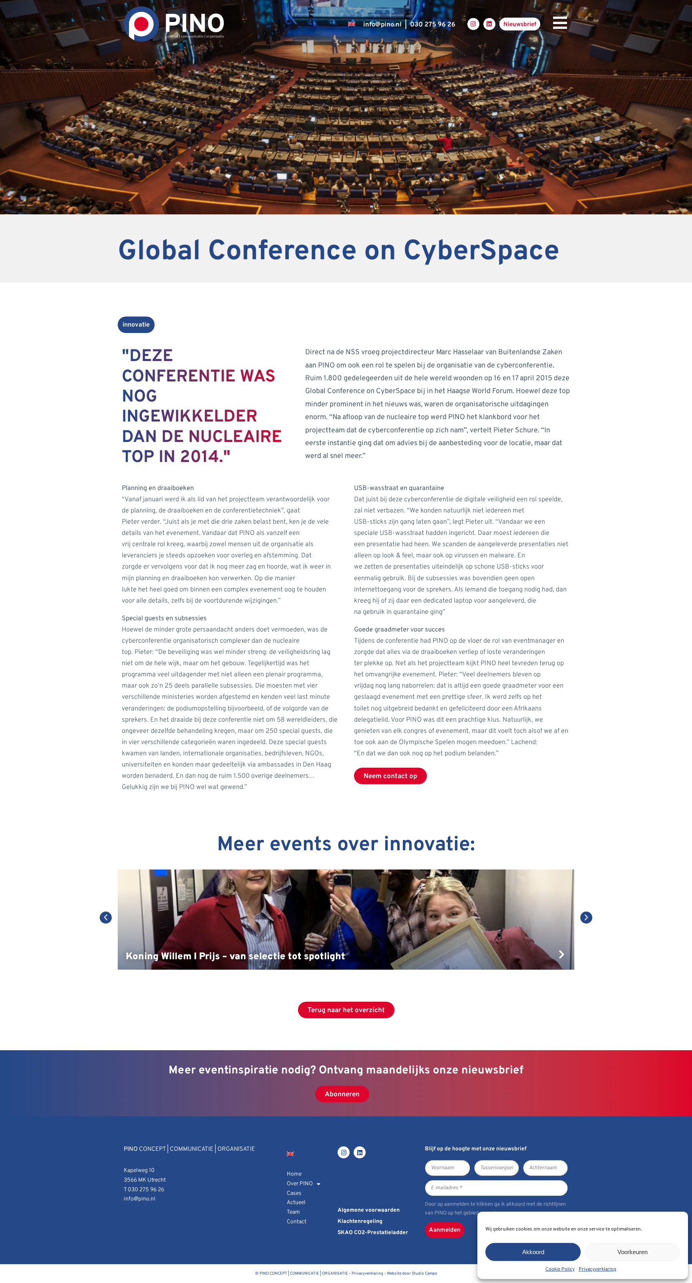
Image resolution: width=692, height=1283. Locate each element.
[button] (106, 918)
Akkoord (533, 1252)
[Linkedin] (489, 24)
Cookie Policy (560, 1269)
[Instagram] (473, 24)
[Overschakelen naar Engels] (351, 24)
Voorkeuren (633, 1252)
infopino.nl (382, 24)
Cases (294, 1193)
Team (293, 1212)
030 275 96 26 (432, 24)
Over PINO (300, 1183)
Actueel (296, 1202)
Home (294, 1174)
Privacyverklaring (597, 1269)
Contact (296, 1221)
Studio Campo (424, 1273)
